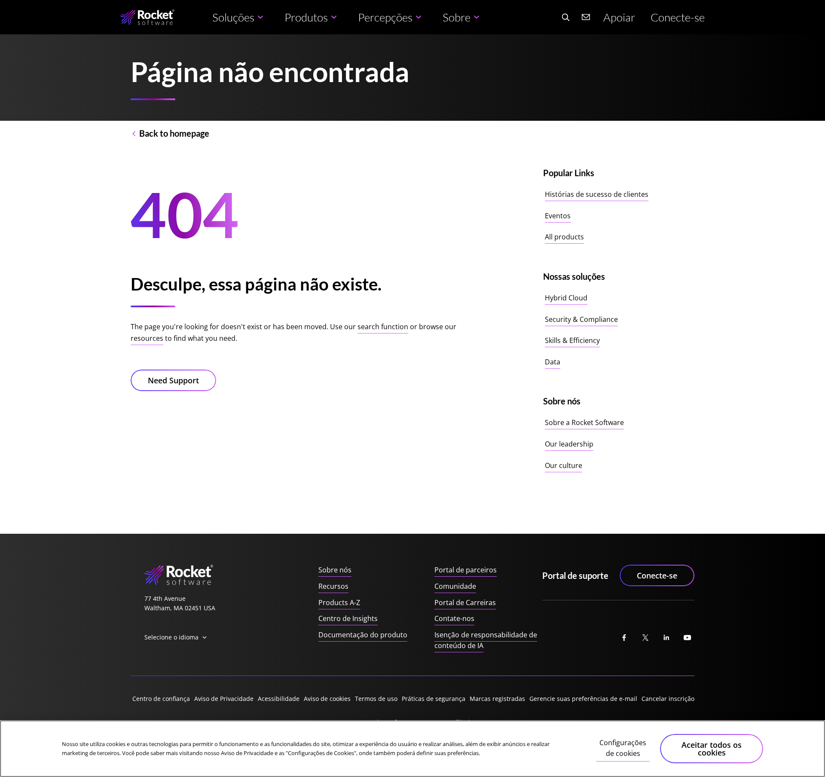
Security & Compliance (581, 319)
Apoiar (619, 17)
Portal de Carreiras (465, 602)
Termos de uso (376, 698)
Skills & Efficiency (572, 340)
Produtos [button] (306, 17)
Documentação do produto (362, 634)
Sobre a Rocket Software (584, 422)
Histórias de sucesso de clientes (596, 194)
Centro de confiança (161, 698)
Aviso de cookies (327, 698)
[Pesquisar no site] (565, 17)
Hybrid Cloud (566, 298)
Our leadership (569, 444)
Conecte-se (678, 17)
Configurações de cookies (622, 748)
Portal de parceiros (465, 570)
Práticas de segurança (433, 698)
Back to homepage (174, 133)
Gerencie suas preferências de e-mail (583, 698)
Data (552, 362)
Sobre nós (334, 570)
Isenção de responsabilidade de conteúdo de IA (485, 640)
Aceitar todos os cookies (711, 749)
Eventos (558, 215)
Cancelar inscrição (668, 698)
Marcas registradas (497, 698)
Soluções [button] (233, 17)
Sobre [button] (457, 17)
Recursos (333, 586)
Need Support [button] (173, 380)
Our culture (563, 465)
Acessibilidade (278, 698)
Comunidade (455, 586)
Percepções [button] (385, 17)
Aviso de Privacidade (224, 698)
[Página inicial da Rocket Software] (147, 17)
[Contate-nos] (586, 17)
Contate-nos (454, 618)
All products (564, 237)
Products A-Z (339, 602)
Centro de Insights (348, 618)
